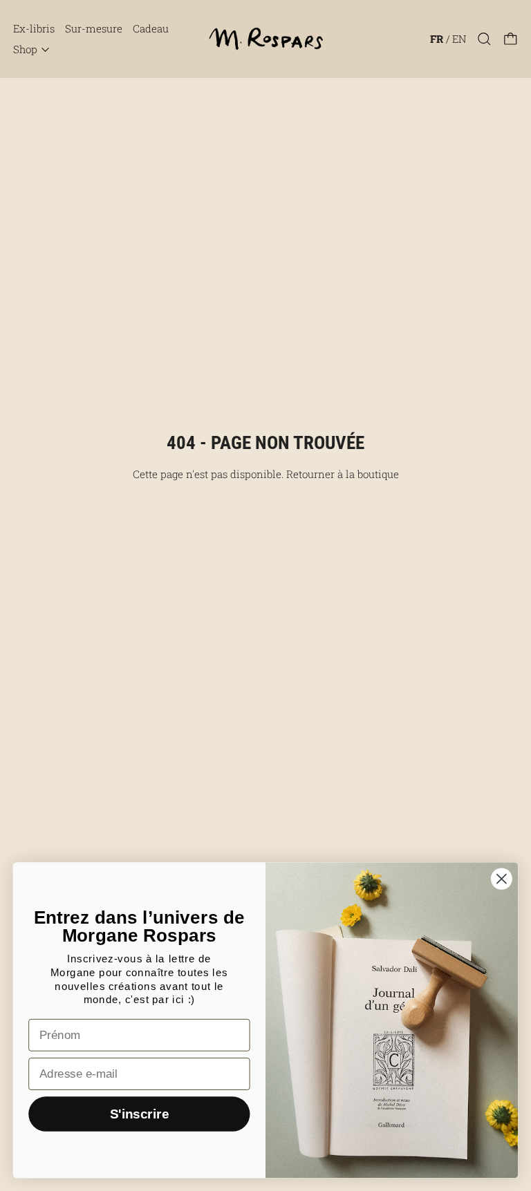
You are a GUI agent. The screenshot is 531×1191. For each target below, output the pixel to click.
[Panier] (511, 39)
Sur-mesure (93, 28)
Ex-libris (34, 28)
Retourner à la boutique (342, 474)
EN (459, 39)
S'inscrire (139, 1114)
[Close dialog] (501, 878)
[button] (484, 39)
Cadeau (151, 28)
